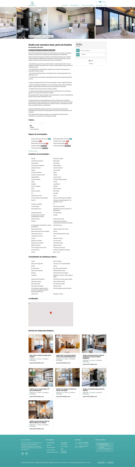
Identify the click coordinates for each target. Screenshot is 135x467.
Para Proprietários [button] (74, 5)
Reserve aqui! (99, 5)
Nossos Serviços (51, 447)
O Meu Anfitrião (51, 442)
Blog (105, 5)
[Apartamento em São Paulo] (67, 344)
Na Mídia (49, 445)
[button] (133, 24)
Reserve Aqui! (64, 446)
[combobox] (92, 54)
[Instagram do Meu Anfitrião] (22, 453)
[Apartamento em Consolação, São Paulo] (41, 344)
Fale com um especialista (88, 5)
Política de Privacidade (64, 451)
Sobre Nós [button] (64, 5)
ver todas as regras (32, 151)
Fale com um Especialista (64, 443)
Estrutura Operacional (52, 452)
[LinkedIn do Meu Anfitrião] (26, 453)
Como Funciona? (51, 449)
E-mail (91, 60)
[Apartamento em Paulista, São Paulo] (94, 377)
